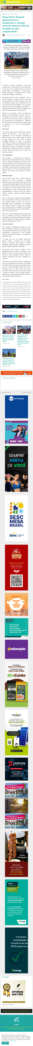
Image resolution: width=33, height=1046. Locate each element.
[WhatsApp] (17, 316)
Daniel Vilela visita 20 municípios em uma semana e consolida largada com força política (8, 338)
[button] (2, 2)
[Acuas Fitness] (16, 1011)
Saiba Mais (13, 1041)
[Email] (23, 316)
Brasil (15, 311)
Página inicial (5, 14)
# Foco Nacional (14, 14)
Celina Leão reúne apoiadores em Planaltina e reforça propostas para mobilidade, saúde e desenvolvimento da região (23, 339)
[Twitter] (14, 316)
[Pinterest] (20, 316)
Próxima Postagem (26, 392)
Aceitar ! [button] (5, 1043)
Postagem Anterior (6, 392)
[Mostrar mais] (26, 316)
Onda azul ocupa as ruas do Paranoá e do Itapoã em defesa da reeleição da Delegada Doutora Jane (8, 361)
